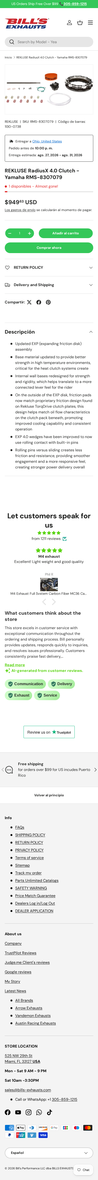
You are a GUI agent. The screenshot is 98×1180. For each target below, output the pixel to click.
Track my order (28, 872)
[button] (80, 22)
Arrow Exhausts (28, 1007)
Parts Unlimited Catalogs (37, 880)
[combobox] (49, 42)
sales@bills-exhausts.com (28, 1089)
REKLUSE (11, 121)
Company (13, 943)
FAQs (19, 827)
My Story (12, 981)
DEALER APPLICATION (34, 910)
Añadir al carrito (65, 233)
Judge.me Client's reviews (27, 962)
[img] (49, 533)
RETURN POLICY (29, 842)
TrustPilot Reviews (20, 952)
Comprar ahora (49, 247)
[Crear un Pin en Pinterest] (48, 302)
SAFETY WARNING (31, 888)
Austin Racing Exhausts (35, 1023)
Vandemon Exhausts (33, 1015)
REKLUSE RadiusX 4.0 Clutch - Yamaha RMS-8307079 (51, 57)
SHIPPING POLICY (30, 834)
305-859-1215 (64, 1099)
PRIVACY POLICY (29, 850)
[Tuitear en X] (29, 302)
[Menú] (90, 22)
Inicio (8, 57)
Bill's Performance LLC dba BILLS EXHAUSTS (45, 1168)
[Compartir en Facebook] (39, 302)
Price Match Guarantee (35, 895)
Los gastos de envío (20, 210)
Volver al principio (49, 795)
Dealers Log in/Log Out (35, 903)
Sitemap (22, 865)
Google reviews (18, 971)
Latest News (15, 990)
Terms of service (29, 857)
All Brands (24, 1000)
